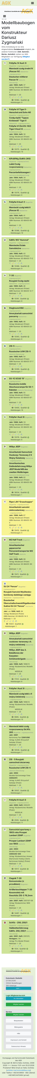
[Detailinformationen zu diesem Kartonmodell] (10, 97)
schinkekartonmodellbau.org (18, 1070)
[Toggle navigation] (32, 3)
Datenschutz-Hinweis (18, 1046)
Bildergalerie (18, 1027)
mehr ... (18, 988)
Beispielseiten (18, 1020)
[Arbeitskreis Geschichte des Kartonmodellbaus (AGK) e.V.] (18, 971)
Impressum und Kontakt (19, 1040)
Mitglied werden (18, 1004)
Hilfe (18, 1033)
